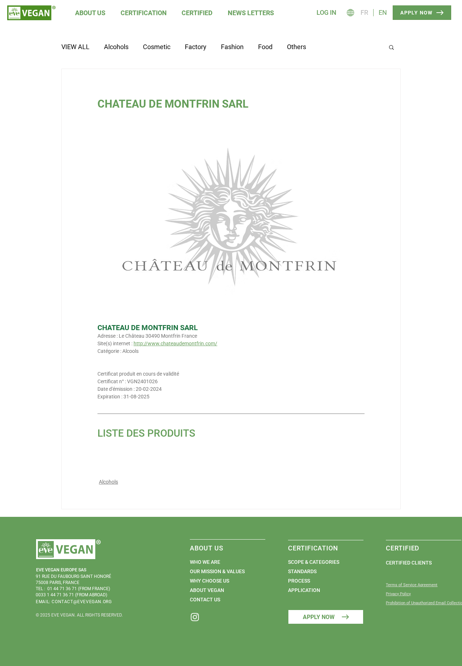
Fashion (232, 47)
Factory (195, 47)
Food (265, 47)
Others (296, 47)
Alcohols (116, 47)
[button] (90, 12)
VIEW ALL (75, 47)
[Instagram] (194, 616)
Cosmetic (156, 47)
